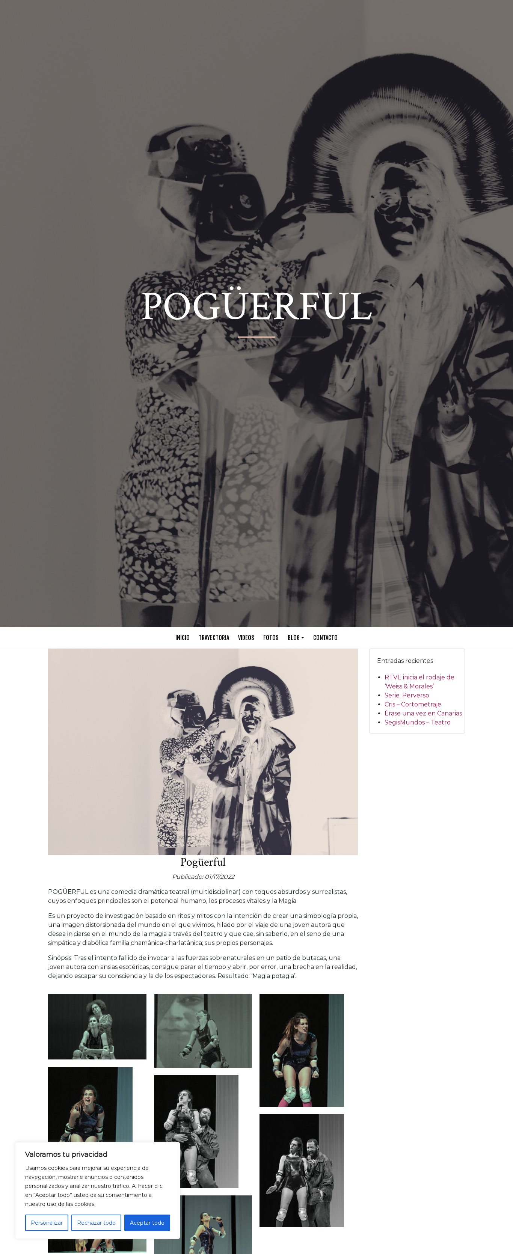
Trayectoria (214, 637)
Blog (294, 637)
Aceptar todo (147, 1222)
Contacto (325, 637)
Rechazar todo (96, 1222)
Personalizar (47, 1222)
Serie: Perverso (407, 695)
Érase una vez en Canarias (423, 713)
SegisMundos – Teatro (418, 722)
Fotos (271, 637)
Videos (246, 637)
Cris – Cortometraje (413, 704)
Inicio (182, 637)
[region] (97, 1190)
